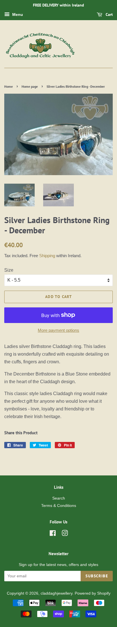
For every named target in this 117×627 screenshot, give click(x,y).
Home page (30, 86)
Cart (109, 14)
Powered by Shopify (92, 593)
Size (8, 270)
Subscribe (96, 575)
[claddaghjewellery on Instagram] (65, 534)
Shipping (47, 255)
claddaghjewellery (56, 593)
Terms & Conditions (58, 506)
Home (8, 86)
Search (58, 498)
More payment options (58, 330)
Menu (17, 14)
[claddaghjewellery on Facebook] (52, 534)
